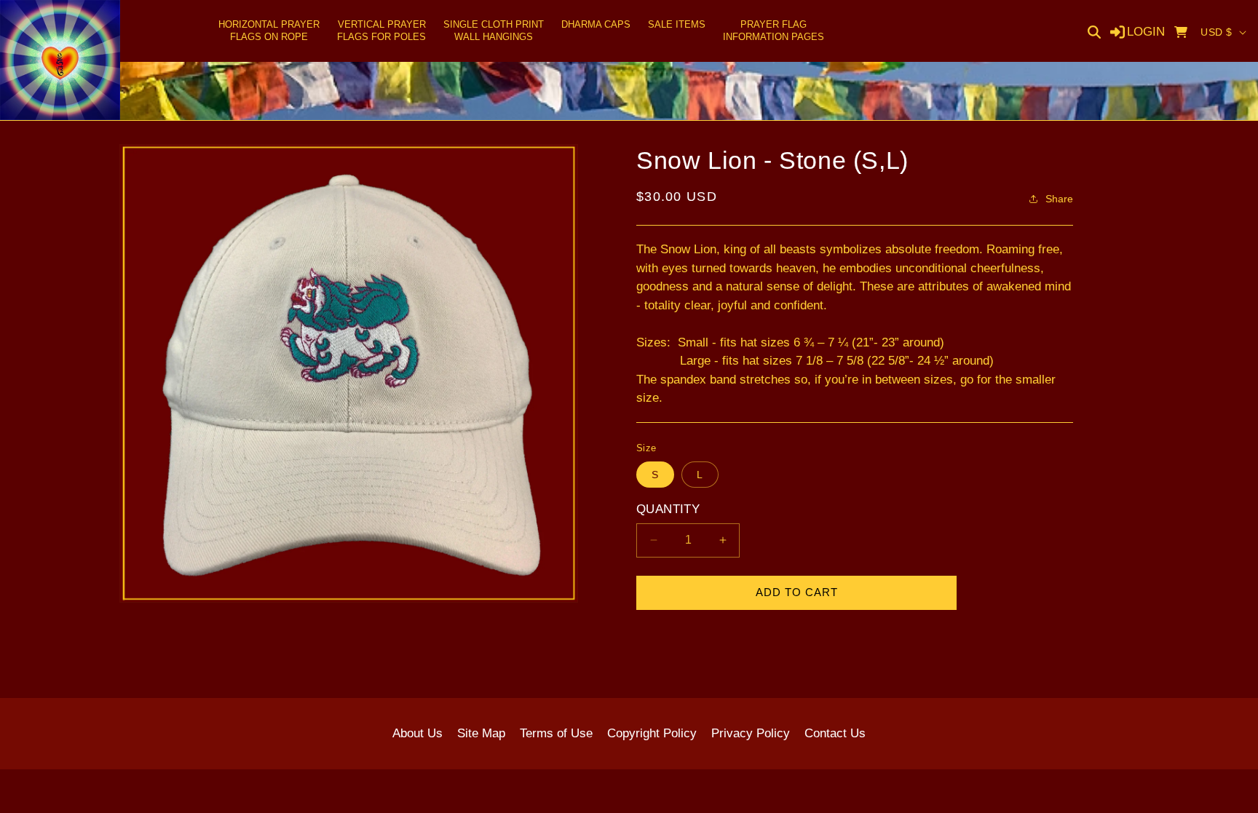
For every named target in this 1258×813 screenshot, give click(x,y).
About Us (417, 733)
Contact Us (835, 733)
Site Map (481, 733)
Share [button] (1059, 199)
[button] (269, 31)
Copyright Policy (652, 733)
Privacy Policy (750, 733)
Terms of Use (556, 733)
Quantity (668, 509)
